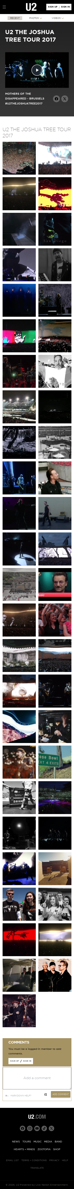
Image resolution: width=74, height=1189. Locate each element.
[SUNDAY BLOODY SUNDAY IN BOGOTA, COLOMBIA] (55, 351)
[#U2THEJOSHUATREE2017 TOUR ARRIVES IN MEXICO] (55, 387)
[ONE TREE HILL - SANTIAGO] (19, 280)
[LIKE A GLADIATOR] (19, 742)
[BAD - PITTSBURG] (55, 813)
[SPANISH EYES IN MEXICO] (19, 387)
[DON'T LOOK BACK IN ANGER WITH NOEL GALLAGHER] (55, 707)
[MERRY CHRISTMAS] (19, 1026)
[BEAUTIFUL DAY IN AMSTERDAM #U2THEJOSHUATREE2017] (19, 529)
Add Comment (60, 1094)
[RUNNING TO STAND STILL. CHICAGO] (19, 849)
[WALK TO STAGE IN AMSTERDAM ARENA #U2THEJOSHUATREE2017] (55, 493)
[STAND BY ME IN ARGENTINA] (55, 316)
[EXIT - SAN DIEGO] (55, 245)
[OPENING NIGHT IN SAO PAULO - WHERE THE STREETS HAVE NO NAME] (55, 209)
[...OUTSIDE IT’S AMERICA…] (19, 884)
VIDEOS (56, 18)
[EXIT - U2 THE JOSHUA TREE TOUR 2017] (19, 245)
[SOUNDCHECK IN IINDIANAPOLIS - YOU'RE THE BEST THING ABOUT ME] (55, 458)
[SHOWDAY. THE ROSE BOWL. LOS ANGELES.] (55, 884)
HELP (65, 1160)
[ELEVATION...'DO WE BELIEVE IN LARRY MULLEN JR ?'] (19, 635)
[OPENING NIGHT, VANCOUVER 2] (55, 955)
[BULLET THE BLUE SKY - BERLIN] (19, 707)
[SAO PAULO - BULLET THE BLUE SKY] (55, 174)
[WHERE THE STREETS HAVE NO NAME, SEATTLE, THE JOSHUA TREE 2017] (19, 955)
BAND (58, 1142)
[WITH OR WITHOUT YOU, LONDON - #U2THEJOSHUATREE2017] (55, 635)
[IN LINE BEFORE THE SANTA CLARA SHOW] (19, 920)
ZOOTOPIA (44, 1149)
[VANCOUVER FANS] (55, 920)
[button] (4, 7)
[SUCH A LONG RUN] (19, 778)
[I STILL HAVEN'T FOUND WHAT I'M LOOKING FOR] (19, 458)
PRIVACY (54, 1160)
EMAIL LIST (12, 1160)
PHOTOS (34, 18)
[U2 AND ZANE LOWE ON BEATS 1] (55, 600)
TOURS (26, 1142)
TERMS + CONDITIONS (34, 1160)
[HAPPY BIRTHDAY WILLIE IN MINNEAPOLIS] (19, 493)
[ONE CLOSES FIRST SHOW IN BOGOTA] (19, 351)
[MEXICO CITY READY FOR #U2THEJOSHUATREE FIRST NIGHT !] (19, 422)
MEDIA (48, 1142)
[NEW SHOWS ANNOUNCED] (55, 849)
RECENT (15, 18)
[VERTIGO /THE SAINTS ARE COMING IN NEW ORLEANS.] (55, 422)
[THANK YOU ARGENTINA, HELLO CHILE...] (55, 280)
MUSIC (37, 1142)
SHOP (56, 1149)
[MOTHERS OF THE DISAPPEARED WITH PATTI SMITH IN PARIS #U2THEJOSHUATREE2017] (19, 564)
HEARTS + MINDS (24, 1149)
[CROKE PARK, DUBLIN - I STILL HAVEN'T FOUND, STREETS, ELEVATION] (55, 564)
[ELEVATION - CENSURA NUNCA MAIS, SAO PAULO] (19, 209)
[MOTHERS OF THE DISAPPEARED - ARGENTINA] (19, 316)
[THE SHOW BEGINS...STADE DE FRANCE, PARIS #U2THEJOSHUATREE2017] (55, 529)
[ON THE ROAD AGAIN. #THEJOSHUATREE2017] (19, 991)
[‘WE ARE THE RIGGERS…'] (19, 813)
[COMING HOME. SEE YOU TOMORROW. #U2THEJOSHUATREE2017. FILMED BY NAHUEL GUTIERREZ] (19, 600)
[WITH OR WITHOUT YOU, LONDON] (55, 671)
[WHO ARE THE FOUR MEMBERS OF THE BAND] (55, 778)
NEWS (16, 1142)
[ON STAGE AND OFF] (55, 742)
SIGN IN (66, 8)
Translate (37, 1168)
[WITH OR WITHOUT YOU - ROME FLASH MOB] (19, 671)
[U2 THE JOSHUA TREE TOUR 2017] (55, 991)
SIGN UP (53, 8)
